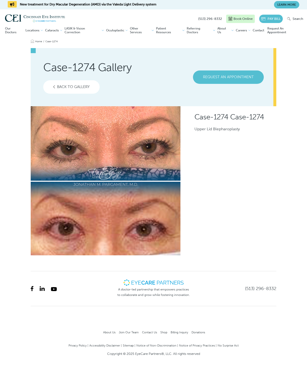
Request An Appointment (276, 30)
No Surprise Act (228, 345)
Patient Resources (163, 30)
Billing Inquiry (179, 332)
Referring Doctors (193, 30)
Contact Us (149, 332)
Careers (241, 30)
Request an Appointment (228, 77)
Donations (198, 332)
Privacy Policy (78, 345)
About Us (221, 30)
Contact (258, 30)
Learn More (286, 4)
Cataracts (52, 30)
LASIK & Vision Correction (75, 30)
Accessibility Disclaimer (104, 345)
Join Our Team (129, 332)
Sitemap (128, 345)
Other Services (136, 30)
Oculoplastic (115, 30)
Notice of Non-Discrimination (156, 345)
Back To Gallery (73, 86)
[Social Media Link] (32, 288)
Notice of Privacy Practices (197, 345)
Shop (163, 332)
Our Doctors (10, 30)
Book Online (243, 19)
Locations (32, 30)
